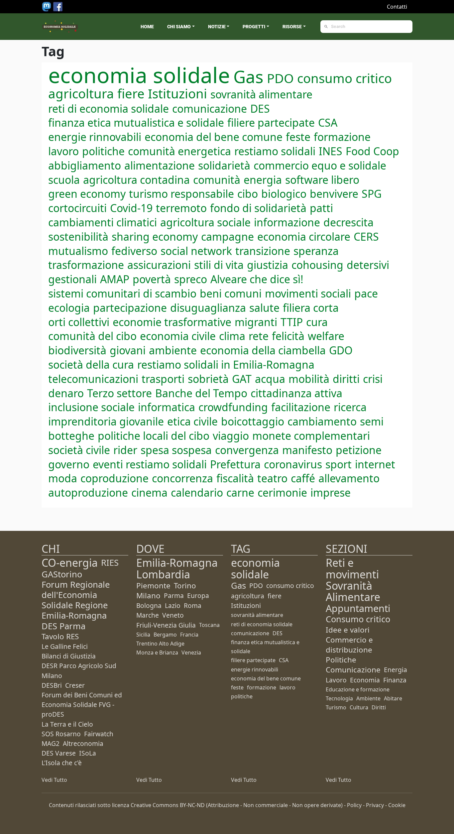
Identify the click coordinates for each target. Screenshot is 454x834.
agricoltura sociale (205, 222)
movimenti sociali (308, 293)
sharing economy (155, 236)
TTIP (292, 322)
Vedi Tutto (54, 779)
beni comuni (231, 293)
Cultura (359, 707)
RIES (110, 562)
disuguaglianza (208, 307)
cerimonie (282, 492)
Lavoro (336, 679)
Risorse (292, 26)
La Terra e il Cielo (67, 724)
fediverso (134, 251)
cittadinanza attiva (296, 393)
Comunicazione (353, 669)
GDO (341, 350)
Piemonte (153, 585)
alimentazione (159, 165)
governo (68, 464)
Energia (395, 669)
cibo (247, 193)
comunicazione (209, 108)
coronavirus (293, 464)
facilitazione (300, 407)
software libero (322, 180)
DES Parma (63, 626)
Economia (365, 679)
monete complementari (311, 435)
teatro (272, 478)
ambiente (173, 350)
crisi (373, 379)
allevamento (349, 478)
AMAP (114, 279)
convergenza (247, 450)
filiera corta (311, 307)
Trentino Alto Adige (160, 643)
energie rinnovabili (94, 137)
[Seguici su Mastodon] (47, 6)
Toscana (209, 625)
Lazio (172, 605)
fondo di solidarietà (258, 208)
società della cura (91, 364)
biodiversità (77, 350)
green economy (87, 193)
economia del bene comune (214, 137)
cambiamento (322, 421)
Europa (198, 595)
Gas (248, 76)
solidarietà (224, 165)
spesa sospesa (176, 450)
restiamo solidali (274, 151)
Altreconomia (83, 743)
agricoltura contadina (136, 180)
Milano (148, 595)
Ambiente (368, 698)
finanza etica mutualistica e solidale (136, 122)
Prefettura (235, 464)
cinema (149, 492)
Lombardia (163, 574)
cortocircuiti (77, 208)
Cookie (396, 805)
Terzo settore (119, 393)
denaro (66, 393)
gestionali (72, 279)
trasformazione (86, 265)
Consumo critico (358, 619)
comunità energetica (179, 151)
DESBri (52, 685)
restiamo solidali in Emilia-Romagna (225, 364)
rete (259, 336)
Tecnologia (339, 698)
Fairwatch (98, 733)
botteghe (71, 435)
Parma (174, 595)
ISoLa (87, 753)
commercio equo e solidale (320, 165)
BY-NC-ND (192, 805)
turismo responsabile (181, 193)
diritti (346, 379)
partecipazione (130, 307)
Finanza (394, 679)
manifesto (307, 450)
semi (372, 421)
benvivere (334, 193)
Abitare (393, 698)
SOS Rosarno (61, 733)
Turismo (336, 707)
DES (260, 108)
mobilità (308, 379)
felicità (288, 336)
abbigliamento (84, 165)
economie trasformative (172, 322)
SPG (372, 193)
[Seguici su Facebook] (58, 6)
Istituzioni (177, 93)
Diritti (379, 707)
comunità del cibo (92, 336)
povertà (152, 279)
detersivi (368, 265)
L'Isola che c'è (62, 762)
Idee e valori (348, 630)
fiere (131, 93)
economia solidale (139, 74)
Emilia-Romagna (177, 562)
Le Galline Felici (65, 646)
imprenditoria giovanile (106, 421)
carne (240, 492)
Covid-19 (131, 208)
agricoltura (81, 93)
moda (62, 478)
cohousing (317, 265)
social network (196, 251)
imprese (330, 492)
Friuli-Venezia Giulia (166, 625)
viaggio (231, 435)
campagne (227, 236)
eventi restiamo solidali (150, 464)
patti (321, 208)
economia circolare (303, 236)
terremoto (181, 208)
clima (232, 336)
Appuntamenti (358, 608)
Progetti (254, 26)
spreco (190, 279)
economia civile (178, 336)
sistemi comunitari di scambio (122, 293)
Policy (354, 805)
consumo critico (344, 78)
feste (298, 137)
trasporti (163, 379)
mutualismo (78, 251)
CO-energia (70, 562)
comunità (216, 180)
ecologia (69, 307)
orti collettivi (78, 322)
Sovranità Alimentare (353, 591)
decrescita (348, 222)
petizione (359, 450)
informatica (166, 407)
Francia (189, 634)
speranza (316, 251)
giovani (128, 350)
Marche (147, 615)
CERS (366, 236)
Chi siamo (179, 26)
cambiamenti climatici (102, 222)
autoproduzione (88, 492)
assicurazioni (159, 265)
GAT (242, 379)
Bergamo (165, 634)
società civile (79, 450)
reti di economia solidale (108, 108)
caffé (303, 478)
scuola (64, 180)
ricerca (350, 407)
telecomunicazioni (93, 379)
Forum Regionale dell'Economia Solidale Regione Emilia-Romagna (76, 600)
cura (317, 322)
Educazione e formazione (358, 689)
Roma (192, 605)
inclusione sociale (91, 407)
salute (264, 307)
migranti (256, 322)
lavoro (63, 151)
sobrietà (208, 379)
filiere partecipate (271, 122)
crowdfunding (233, 407)
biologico (283, 193)
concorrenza (182, 478)
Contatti (397, 6)
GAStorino (62, 574)
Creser (75, 685)
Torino (185, 585)
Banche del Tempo (201, 393)
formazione (342, 137)
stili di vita (219, 265)
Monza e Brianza (157, 652)
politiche (103, 151)
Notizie (217, 26)
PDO (280, 78)
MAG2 (50, 743)
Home (147, 26)
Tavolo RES (60, 636)
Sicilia (143, 634)
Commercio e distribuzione (349, 645)
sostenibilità (78, 236)
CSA (327, 122)
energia (263, 180)
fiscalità (235, 478)
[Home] (60, 26)
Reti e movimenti (352, 568)
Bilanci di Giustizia (69, 656)
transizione (262, 251)
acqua (270, 379)
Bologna (149, 605)
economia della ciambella (263, 350)
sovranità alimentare (261, 94)
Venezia (191, 652)
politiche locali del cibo (153, 435)
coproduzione (114, 478)
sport (338, 464)
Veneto (173, 615)
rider (125, 450)
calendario (197, 492)
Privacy (375, 805)
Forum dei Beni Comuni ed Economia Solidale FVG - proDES (82, 704)
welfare (326, 336)
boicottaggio (252, 421)
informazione (287, 222)
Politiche (341, 660)
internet (375, 464)
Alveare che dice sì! (256, 279)
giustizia (267, 265)
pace (366, 293)
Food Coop (372, 151)
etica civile (192, 421)
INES (330, 151)
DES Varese (59, 753)
